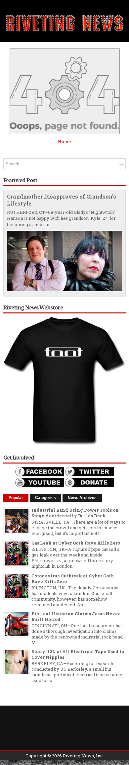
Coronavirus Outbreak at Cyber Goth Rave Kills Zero (72, 578)
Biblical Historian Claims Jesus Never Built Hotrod (75, 616)
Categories (45, 497)
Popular (16, 497)
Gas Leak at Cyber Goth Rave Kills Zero (75, 543)
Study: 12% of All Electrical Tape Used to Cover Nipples (77, 654)
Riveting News (78, 756)
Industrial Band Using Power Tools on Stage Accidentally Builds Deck (75, 513)
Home (64, 141)
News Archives (82, 497)
